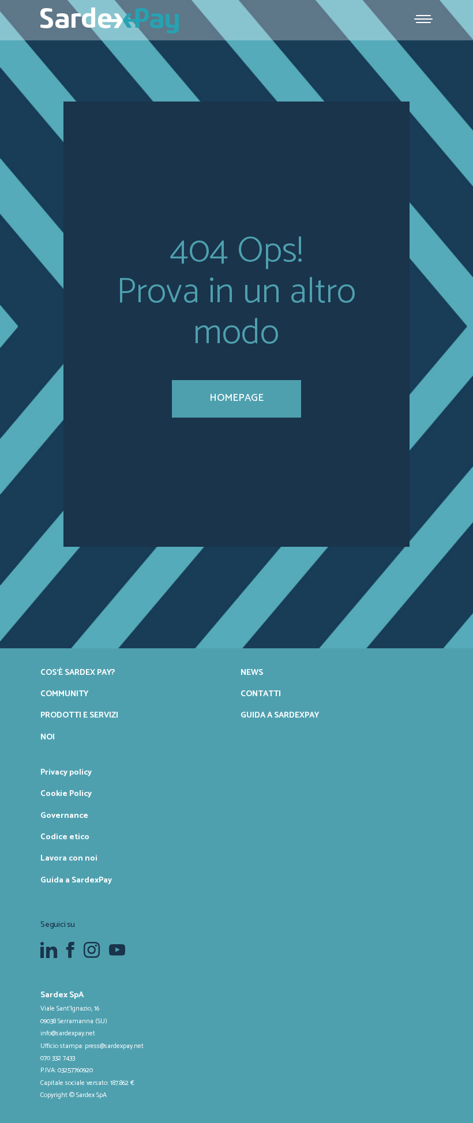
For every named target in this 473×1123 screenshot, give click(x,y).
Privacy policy (66, 772)
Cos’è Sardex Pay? (77, 672)
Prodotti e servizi (79, 715)
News (252, 672)
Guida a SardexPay (280, 715)
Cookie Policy (66, 794)
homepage (236, 398)
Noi (47, 737)
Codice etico (64, 837)
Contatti (261, 694)
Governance (64, 815)
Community (64, 694)
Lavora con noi (68, 858)
